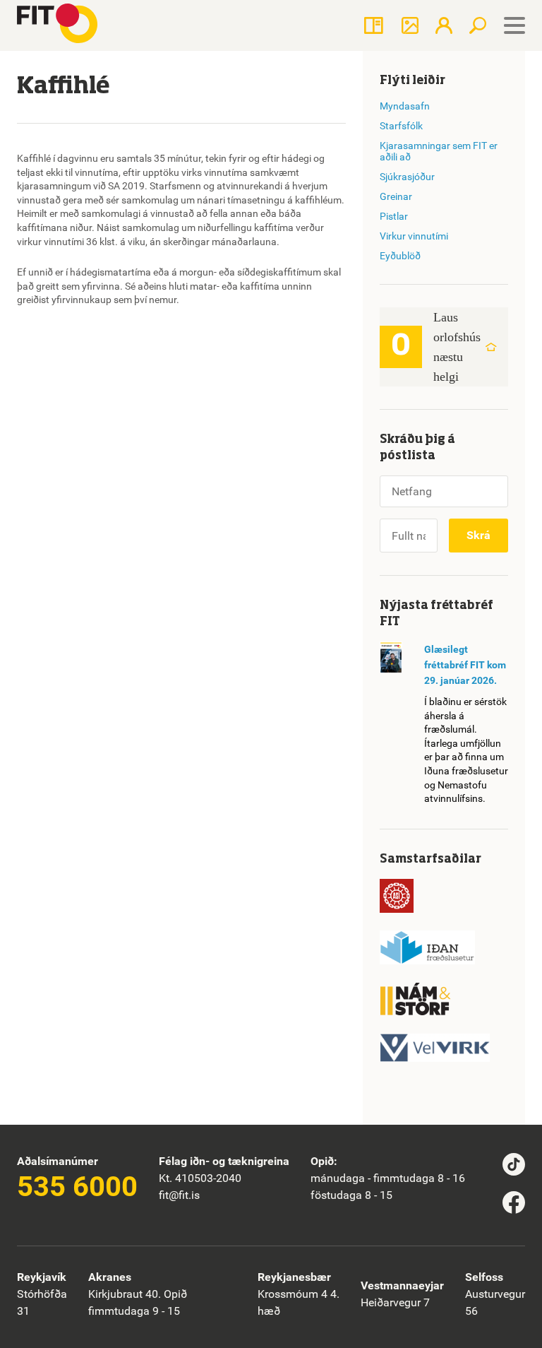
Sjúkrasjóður (407, 176)
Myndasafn (405, 106)
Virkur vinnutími (414, 236)
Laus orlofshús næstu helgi (457, 347)
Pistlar (394, 216)
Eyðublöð (400, 255)
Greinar (396, 196)
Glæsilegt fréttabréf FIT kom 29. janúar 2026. (465, 665)
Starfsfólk (401, 125)
